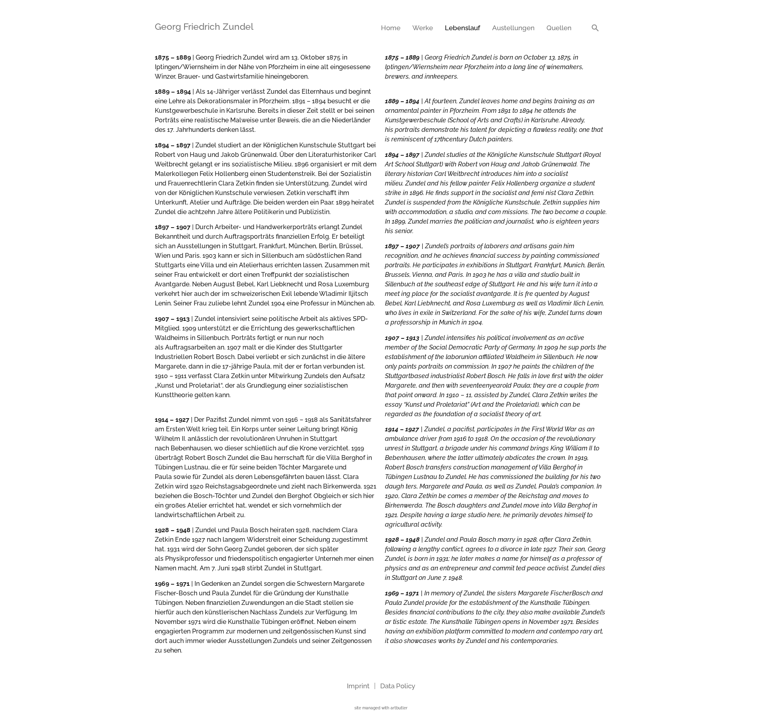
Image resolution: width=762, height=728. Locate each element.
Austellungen (513, 28)
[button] (595, 28)
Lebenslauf (462, 28)
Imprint (358, 686)
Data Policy (397, 686)
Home (390, 28)
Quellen (559, 28)
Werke (422, 28)
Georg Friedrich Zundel (204, 26)
